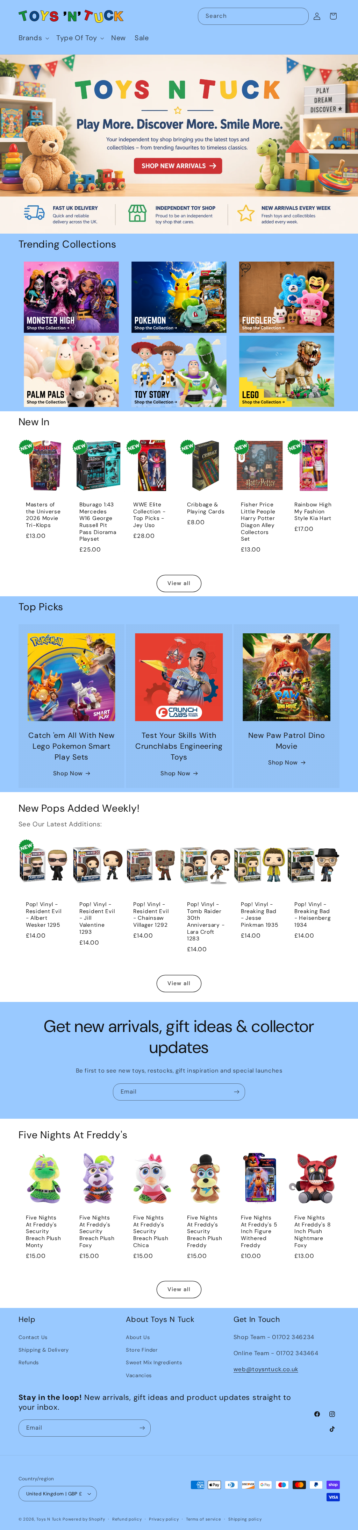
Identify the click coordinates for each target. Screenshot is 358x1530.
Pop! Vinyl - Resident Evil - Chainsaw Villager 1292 (151, 915)
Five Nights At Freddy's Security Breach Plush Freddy (204, 1232)
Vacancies (139, 1375)
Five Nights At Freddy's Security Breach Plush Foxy (97, 1232)
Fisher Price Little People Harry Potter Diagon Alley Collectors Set (258, 521)
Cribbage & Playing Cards (205, 508)
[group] (179, 144)
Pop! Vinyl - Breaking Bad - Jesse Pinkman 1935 (260, 915)
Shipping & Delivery (44, 1349)
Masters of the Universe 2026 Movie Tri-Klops (43, 515)
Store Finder (142, 1349)
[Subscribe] (237, 1092)
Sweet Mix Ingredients (154, 1362)
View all (178, 583)
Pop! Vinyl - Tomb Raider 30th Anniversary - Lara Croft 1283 (205, 922)
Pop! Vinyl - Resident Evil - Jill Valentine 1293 (97, 919)
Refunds (29, 1362)
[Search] (300, 16)
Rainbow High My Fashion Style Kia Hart (313, 511)
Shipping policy (245, 1519)
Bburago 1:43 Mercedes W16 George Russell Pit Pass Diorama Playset (97, 521)
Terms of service (203, 1519)
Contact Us (33, 1337)
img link (71, 266)
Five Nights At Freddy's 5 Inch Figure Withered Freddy (259, 1232)
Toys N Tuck (48, 1519)
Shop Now (68, 773)
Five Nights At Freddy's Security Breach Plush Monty (43, 1232)
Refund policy (127, 1519)
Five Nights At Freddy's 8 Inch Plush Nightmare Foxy (312, 1232)
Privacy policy (164, 1519)
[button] (33, 38)
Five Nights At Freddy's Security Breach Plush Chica (151, 1232)
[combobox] (253, 16)
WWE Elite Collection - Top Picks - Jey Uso (149, 515)
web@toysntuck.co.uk (266, 1369)
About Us (138, 1337)
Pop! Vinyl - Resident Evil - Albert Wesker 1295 (43, 915)
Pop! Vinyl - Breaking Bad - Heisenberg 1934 (312, 915)
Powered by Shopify (84, 1519)
